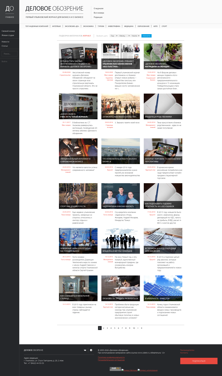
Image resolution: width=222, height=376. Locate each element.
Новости (5, 41)
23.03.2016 (151, 167)
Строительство (65, 75)
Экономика (88, 26)
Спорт (164, 26)
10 (134, 328)
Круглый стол (150, 170)
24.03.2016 (151, 122)
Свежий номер (8, 31)
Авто (155, 26)
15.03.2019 (151, 72)
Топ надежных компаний (36, 26)
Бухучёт (110, 170)
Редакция (98, 17)
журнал (87, 35)
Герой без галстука (109, 79)
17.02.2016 (151, 212)
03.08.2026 (67, 72)
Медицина (128, 26)
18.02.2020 (109, 72)
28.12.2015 (67, 257)
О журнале (98, 8)
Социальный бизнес (150, 79)
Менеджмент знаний (150, 126)
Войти (4, 61)
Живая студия (8, 35)
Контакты (184, 352)
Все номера (99, 12)
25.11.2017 (67, 122)
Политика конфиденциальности (111, 357)
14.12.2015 (109, 257)
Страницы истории (109, 126)
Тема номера (66, 215)
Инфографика (114, 26)
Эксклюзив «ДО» (72, 26)
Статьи (5, 46)
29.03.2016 (109, 122)
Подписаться (198, 361)
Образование (143, 26)
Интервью (56, 26)
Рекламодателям (187, 350)
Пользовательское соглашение (111, 360)
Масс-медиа (108, 75)
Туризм (101, 26)
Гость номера (108, 215)
